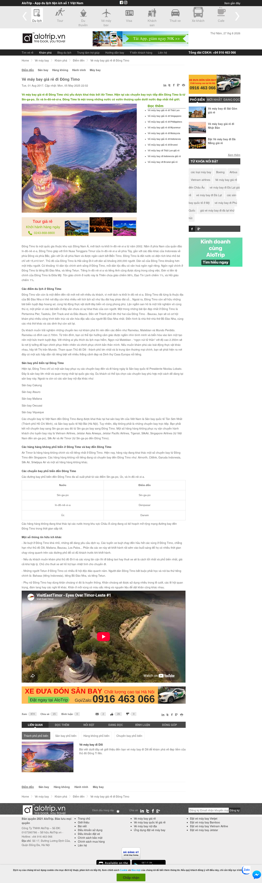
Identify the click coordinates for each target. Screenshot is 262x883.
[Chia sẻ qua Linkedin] (165, 86)
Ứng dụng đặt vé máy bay (149, 830)
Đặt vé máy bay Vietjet (203, 818)
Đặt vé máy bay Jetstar (204, 830)
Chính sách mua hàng (91, 841)
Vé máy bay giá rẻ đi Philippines (165, 122)
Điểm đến (79, 60)
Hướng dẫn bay (114, 52)
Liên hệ (162, 52)
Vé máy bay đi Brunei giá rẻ (163, 162)
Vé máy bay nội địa (145, 826)
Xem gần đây (232, 3)
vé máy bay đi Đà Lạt (209, 195)
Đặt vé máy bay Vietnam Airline (209, 826)
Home (25, 60)
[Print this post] (184, 86)
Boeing (220, 172)
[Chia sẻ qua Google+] (178, 85)
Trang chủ (84, 818)
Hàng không (60, 70)
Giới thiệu (83, 822)
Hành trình (79, 70)
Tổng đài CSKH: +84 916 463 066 (212, 52)
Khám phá (45, 52)
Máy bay (95, 70)
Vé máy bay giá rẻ (145, 818)
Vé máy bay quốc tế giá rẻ (150, 822)
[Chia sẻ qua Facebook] (174, 86)
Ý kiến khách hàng (141, 52)
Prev (25, 16)
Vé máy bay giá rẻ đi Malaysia (164, 133)
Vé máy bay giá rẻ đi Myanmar (164, 127)
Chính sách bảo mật (90, 838)
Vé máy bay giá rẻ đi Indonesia (164, 139)
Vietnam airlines (200, 180)
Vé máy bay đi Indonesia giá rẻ (164, 156)
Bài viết (82, 826)
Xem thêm (234, 154)
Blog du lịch (64, 52)
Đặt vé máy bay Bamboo (205, 822)
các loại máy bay (201, 172)
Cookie (124, 870)
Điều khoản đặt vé (89, 834)
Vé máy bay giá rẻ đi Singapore (164, 116)
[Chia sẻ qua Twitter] (169, 85)
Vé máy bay (42, 60)
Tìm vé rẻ (27, 52)
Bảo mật (136, 870)
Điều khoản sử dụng (90, 830)
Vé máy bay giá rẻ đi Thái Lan (164, 110)
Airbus (233, 172)
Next (237, 16)
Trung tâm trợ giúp (88, 52)
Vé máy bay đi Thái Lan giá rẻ (164, 150)
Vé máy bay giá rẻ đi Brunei (163, 144)
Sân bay (43, 70)
